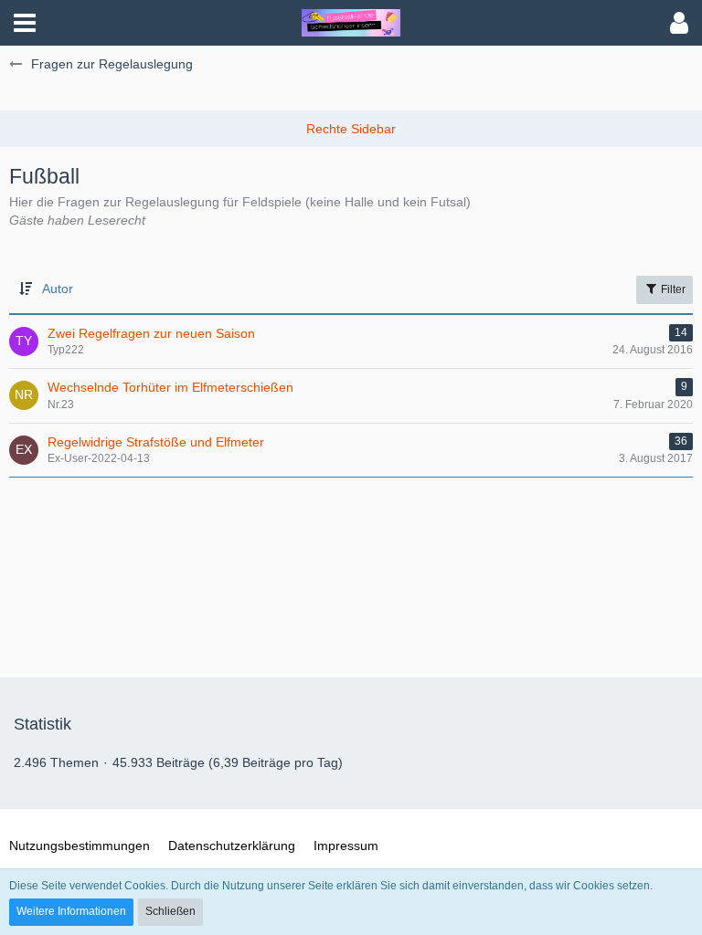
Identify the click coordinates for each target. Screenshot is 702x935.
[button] (24, 22)
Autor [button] (57, 288)
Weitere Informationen (71, 911)
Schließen (170, 911)
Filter (672, 289)
